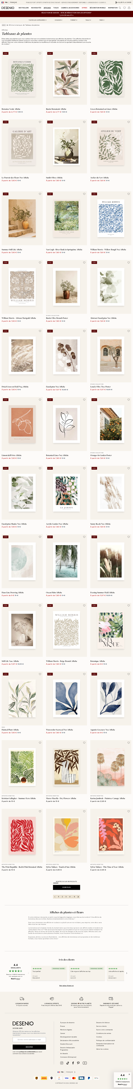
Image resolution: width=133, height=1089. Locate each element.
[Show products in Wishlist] (124, 7)
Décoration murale (98, 8)
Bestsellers (24, 8)
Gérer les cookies (102, 1049)
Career (62, 1033)
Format (73, 20)
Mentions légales (66, 1030)
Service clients (101, 1026)
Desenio (73, 1083)
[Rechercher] (120, 8)
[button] (122, 1079)
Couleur (58, 20)
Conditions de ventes (103, 1033)
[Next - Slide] (126, 973)
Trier (101, 20)
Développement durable (68, 1037)
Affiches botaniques (16, 25)
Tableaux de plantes (32, 25)
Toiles (56, 8)
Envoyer (29, 1047)
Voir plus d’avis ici (66, 986)
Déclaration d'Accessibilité (69, 1040)
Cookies (99, 1037)
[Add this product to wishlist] (40, 53)
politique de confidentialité (27, 1052)
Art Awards (64, 1053)
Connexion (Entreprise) (68, 1057)
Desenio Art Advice (103, 1022)
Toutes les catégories (37, 20)
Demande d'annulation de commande (105, 1044)
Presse (62, 1026)
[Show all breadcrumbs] (4, 25)
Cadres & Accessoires (70, 8)
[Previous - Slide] (28, 973)
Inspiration (113, 8)
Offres (84, 8)
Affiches (47, 8)
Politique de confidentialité (105, 1040)
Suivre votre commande (104, 1030)
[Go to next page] (78, 897)
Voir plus (66, 887)
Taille (88, 20)
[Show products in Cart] (129, 7)
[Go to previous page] (55, 897)
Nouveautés (36, 8)
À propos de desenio (67, 1022)
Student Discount (66, 1044)
